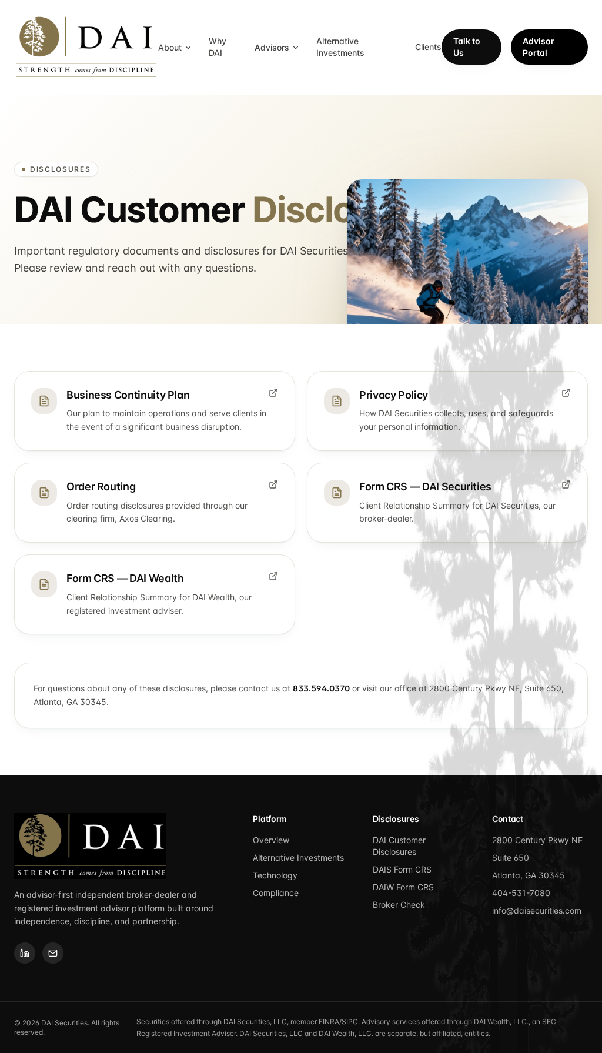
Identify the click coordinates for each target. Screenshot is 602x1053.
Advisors (272, 47)
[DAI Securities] (86, 47)
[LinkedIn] (24, 953)
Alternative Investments (340, 47)
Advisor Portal (538, 47)
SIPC (350, 1021)
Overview (271, 840)
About (170, 47)
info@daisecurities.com (536, 910)
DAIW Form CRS (403, 887)
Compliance (276, 893)
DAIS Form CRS (402, 869)
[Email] (52, 953)
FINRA (329, 1021)
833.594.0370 (321, 688)
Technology (275, 875)
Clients (428, 47)
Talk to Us (466, 47)
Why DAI (217, 47)
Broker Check (399, 905)
